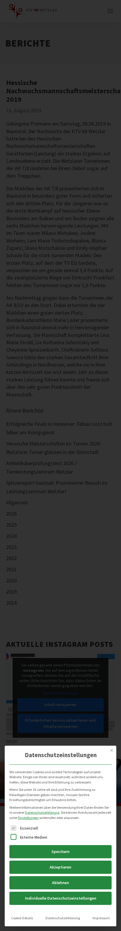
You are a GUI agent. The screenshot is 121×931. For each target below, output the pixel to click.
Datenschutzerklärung (42, 812)
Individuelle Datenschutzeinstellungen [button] (60, 898)
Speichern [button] (60, 851)
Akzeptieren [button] (60, 867)
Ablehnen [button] (60, 882)
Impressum (101, 918)
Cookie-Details (22, 918)
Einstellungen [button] (28, 817)
